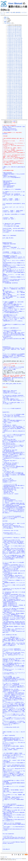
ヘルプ (22, 12)
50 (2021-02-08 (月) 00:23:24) (14, 96)
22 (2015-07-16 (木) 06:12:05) (14, 55)
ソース (5, 20)
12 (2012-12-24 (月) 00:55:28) (14, 41)
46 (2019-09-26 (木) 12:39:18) (14, 90)
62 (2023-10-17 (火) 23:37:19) (14, 114)
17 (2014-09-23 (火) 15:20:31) (14, 48)
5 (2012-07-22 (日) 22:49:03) (14, 31)
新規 (8, 12)
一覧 (11, 12)
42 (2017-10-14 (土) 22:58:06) (14, 85)
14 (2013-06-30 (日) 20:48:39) (14, 44)
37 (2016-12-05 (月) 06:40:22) (14, 77)
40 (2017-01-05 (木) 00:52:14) (14, 82)
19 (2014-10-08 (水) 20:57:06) (14, 51)
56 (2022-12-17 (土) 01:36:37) (14, 105)
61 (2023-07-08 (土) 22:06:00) (14, 112)
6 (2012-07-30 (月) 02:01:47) (14, 32)
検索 (14, 12)
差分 (5, 18)
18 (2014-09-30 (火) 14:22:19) (14, 50)
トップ (2, 12)
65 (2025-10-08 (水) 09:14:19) (14, 118)
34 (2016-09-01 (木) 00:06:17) (14, 73)
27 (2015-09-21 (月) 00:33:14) (14, 63)
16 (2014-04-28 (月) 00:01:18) (14, 47)
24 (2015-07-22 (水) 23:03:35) (14, 58)
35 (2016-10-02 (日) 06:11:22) (14, 74)
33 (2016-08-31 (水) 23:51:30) (14, 71)
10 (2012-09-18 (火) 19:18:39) (14, 38)
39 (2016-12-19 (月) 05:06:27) (14, 80)
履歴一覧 (6, 17)
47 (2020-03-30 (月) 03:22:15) (14, 92)
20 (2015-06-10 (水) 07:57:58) (14, 52)
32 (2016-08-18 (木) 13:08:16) (14, 70)
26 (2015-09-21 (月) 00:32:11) (14, 61)
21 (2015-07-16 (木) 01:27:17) (14, 54)
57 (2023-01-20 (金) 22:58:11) (14, 106)
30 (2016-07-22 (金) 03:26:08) (14, 67)
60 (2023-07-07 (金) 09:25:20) (14, 111)
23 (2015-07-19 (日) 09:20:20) (14, 57)
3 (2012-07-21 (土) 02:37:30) (14, 28)
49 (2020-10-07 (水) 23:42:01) (14, 95)
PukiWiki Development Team (16, 858)
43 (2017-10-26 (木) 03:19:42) (14, 86)
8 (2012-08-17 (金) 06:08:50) (14, 35)
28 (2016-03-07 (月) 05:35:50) (14, 64)
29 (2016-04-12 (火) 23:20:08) (14, 66)
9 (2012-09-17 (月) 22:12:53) (14, 36)
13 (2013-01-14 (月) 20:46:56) (14, 42)
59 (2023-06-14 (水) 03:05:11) (14, 109)
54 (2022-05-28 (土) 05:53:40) (14, 102)
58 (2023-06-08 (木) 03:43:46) (14, 108)
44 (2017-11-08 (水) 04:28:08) (14, 87)
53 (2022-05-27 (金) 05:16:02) (14, 101)
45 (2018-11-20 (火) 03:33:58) (14, 89)
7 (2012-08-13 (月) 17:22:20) (14, 34)
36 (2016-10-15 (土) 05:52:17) (14, 76)
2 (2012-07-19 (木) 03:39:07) (14, 26)
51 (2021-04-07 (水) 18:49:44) (14, 98)
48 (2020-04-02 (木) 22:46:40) (14, 93)
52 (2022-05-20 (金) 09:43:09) (14, 99)
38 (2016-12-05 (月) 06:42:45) (14, 79)
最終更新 (18, 12)
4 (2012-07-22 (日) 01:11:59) (14, 29)
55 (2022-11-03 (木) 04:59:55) (14, 103)
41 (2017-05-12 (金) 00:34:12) (14, 83)
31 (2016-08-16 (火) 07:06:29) (14, 69)
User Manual (15, 3)
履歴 (5, 21)
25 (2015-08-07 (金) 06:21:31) (14, 60)
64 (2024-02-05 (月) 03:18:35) (14, 117)
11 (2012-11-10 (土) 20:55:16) (14, 39)
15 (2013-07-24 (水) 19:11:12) (14, 45)
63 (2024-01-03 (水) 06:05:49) (14, 115)
